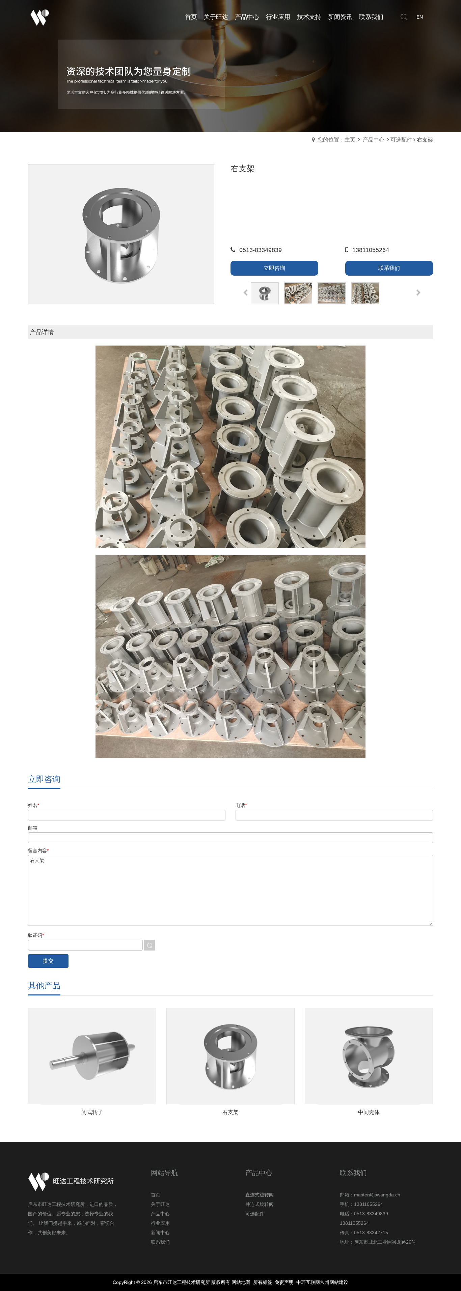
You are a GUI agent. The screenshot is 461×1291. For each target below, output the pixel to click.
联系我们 (160, 1242)
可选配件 (401, 140)
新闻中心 (160, 1232)
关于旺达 (160, 1204)
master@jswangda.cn (377, 1194)
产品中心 (373, 140)
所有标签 (262, 1282)
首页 (155, 1194)
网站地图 (241, 1282)
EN (419, 17)
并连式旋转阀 (259, 1204)
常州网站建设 (334, 1282)
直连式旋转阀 (259, 1194)
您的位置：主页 (336, 140)
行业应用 (160, 1223)
